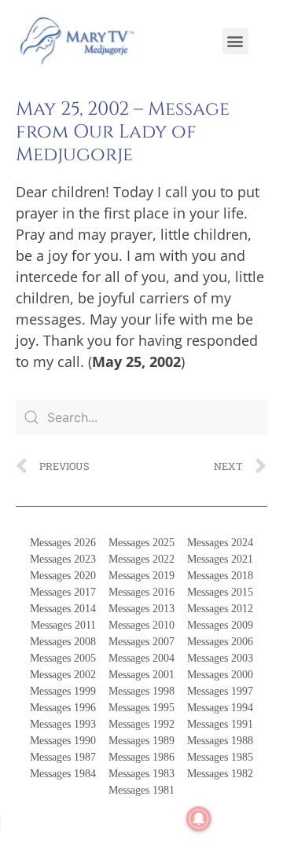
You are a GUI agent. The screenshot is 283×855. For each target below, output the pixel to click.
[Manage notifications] (198, 818)
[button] (235, 41)
